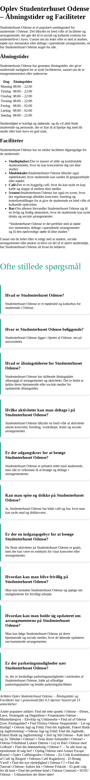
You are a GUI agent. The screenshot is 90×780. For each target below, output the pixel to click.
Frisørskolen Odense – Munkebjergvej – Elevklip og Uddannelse (39, 717)
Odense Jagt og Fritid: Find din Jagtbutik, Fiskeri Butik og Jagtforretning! (42, 733)
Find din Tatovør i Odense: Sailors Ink (39, 764)
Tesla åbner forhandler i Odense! (60, 739)
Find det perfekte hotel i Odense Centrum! (47, 770)
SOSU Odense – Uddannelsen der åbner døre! (44, 772)
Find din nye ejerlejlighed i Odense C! (38, 762)
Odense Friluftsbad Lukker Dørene (24, 743)
